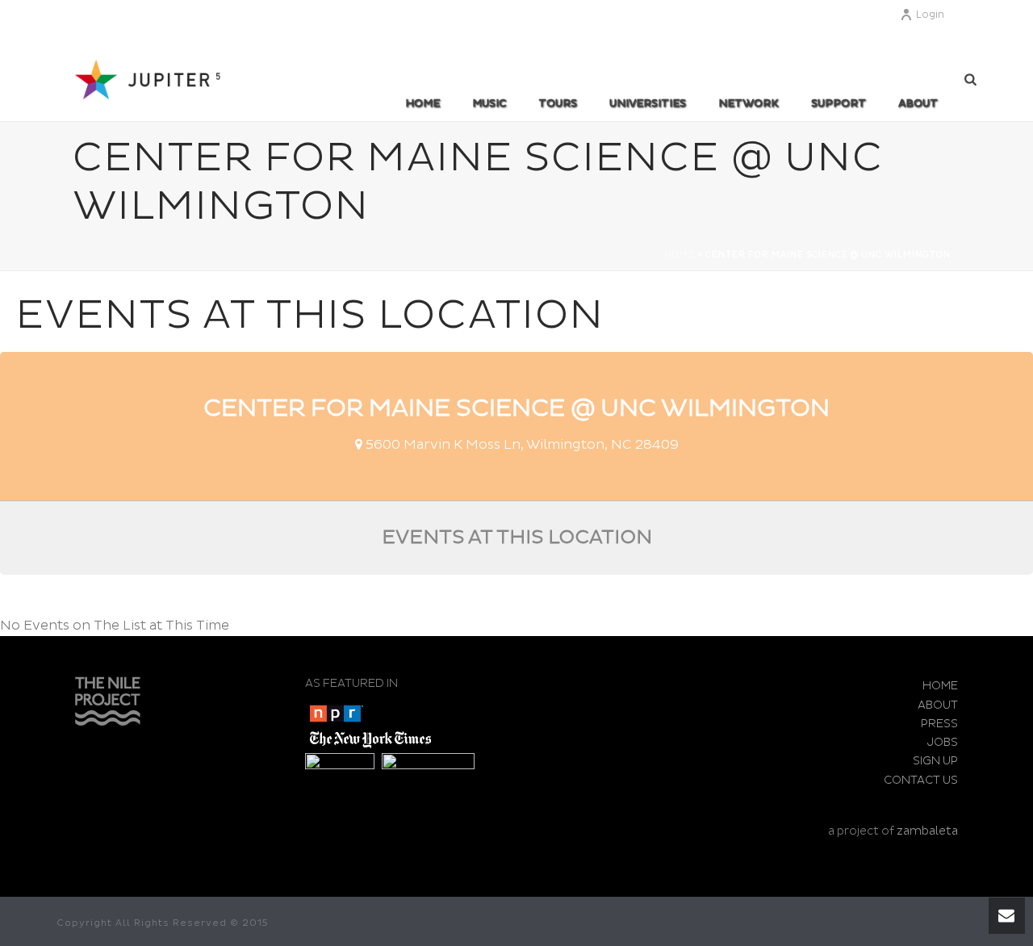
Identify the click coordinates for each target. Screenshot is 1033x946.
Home (422, 103)
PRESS (939, 723)
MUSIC (489, 103)
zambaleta (927, 831)
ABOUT (918, 103)
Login (930, 15)
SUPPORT (838, 103)
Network (748, 103)
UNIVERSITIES (647, 103)
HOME (940, 686)
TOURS (557, 103)
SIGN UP (935, 761)
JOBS (942, 742)
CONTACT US (921, 780)
